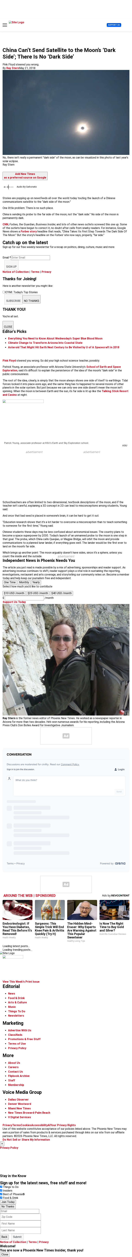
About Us (14, 1062)
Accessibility (39, 1125)
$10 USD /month (14, 593)
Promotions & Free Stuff (24, 1039)
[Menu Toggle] (5, 25)
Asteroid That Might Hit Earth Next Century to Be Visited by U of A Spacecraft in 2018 (63, 347)
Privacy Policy (17, 1048)
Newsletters (16, 1015)
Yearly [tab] (36, 582)
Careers (13, 1067)
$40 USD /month (61, 593)
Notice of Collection (16, 272)
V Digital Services (19, 1117)
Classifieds (15, 1035)
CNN (5, 224)
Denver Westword (19, 1104)
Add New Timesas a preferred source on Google (25, 175)
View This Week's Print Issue (21, 981)
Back (4, 1237)
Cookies (26, 1125)
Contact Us (15, 1071)
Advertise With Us (19, 1030)
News (11, 993)
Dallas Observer (18, 1099)
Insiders (7, 1190)
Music (12, 1007)
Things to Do (11, 1187)
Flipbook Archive (19, 1076)
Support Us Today (14, 602)
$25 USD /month (38, 593)
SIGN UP (11, 266)
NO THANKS (31, 301)
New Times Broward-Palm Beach (29, 1112)
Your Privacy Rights (63, 1125)
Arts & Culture (17, 1002)
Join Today (8, 1202)
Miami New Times (19, 1108)
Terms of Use (17, 1043)
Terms (35, 272)
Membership (16, 1085)
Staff (11, 1080)
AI (49, 1125)
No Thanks (7, 1206)
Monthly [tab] (24, 582)
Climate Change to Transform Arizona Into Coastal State (45, 342)
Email (7, 257)
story (29, 231)
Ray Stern (12, 68)
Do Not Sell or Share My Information (26, 1139)
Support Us (114, 25)
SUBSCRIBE (13, 301)
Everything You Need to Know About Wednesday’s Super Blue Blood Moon (55, 338)
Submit (17, 1237)
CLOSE (8, 326)
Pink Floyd (9, 360)
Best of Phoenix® (14, 1194)
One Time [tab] (10, 582)
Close (4, 1254)
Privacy (46, 272)
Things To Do (16, 1011)
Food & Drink (16, 998)
